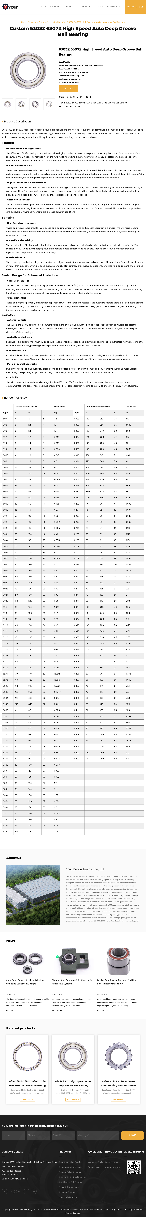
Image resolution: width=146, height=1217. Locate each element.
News (100, 6)
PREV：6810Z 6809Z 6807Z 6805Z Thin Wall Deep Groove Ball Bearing (93, 102)
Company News (112, 1167)
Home (43, 6)
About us (55, 6)
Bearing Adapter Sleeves (70, 1167)
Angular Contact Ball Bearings (72, 1177)
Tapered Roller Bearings (70, 1172)
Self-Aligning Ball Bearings (71, 1182)
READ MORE (11, 1010)
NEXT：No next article (69, 106)
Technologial (86, 6)
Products (69, 6)
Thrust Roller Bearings (68, 1187)
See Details (27, 1100)
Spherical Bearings (67, 1192)
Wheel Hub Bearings (68, 1197)
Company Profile (95, 1162)
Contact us (113, 6)
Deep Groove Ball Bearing (53, 22)
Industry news (111, 1162)
